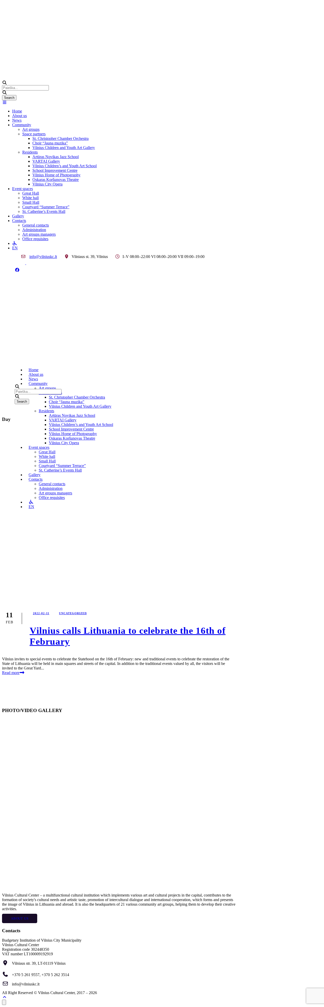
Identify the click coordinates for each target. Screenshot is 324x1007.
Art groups (30, 129)
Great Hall (30, 193)
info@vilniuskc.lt (43, 256)
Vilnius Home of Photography (56, 175)
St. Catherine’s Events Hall (43, 211)
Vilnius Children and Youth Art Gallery (63, 147)
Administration (34, 230)
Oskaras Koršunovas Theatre (55, 179)
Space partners (34, 134)
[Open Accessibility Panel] (4, 1002)
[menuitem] (167, 248)
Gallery (18, 216)
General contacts (35, 225)
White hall (30, 198)
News (17, 120)
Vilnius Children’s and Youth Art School (64, 166)
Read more (10, 672)
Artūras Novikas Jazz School (55, 157)
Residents (30, 152)
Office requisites (35, 239)
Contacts (19, 220)
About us (19, 116)
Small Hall (30, 202)
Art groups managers (39, 234)
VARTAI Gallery (46, 161)
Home (17, 111)
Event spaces (22, 189)
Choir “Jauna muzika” (50, 143)
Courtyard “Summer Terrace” (45, 207)
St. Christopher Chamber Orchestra (60, 138)
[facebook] (17, 270)
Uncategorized (73, 613)
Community (21, 125)
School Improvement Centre (54, 170)
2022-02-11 (41, 613)
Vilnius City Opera (47, 184)
